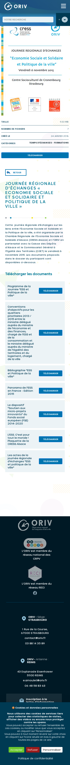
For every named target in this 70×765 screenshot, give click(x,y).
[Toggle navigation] (63, 6)
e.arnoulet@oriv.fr (35, 680)
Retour (17, 172)
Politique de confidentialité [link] (35, 758)
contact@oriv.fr (35, 637)
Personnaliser (52, 749)
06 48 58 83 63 (35, 685)
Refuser (33, 749)
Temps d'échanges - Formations (49, 142)
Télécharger (35, 155)
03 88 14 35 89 (35, 643)
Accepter (16, 749)
